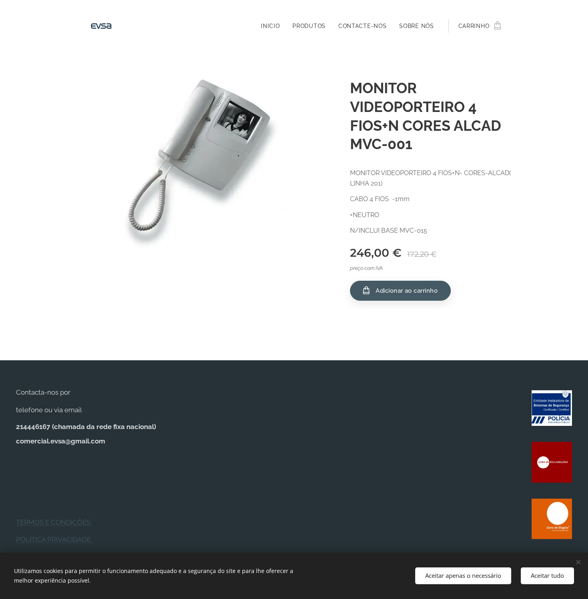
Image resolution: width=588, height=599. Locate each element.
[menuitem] (272, 26)
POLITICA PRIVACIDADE (54, 539)
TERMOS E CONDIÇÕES (55, 522)
